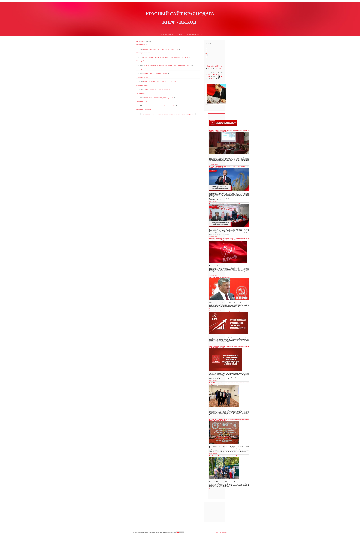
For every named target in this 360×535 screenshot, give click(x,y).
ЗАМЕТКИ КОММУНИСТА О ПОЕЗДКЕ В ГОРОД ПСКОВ (158, 98)
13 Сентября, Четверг (142, 85)
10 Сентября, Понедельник (143, 109)
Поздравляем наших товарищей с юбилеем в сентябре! (159, 106)
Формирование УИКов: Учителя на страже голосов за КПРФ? (160, 49)
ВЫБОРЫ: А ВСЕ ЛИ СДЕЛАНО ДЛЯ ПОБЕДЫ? (155, 73)
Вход (217, 532)
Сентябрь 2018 (214, 66)
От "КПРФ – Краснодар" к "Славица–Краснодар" (156, 90)
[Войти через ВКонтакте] (206, 48)
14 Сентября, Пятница (142, 77)
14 (216, 74)
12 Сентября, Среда (141, 93)
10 (206, 74)
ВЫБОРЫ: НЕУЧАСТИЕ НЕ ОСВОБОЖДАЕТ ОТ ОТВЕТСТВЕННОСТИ (161, 81)
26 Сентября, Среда (141, 44)
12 (211, 74)
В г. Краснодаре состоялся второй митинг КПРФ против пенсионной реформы (166, 57)
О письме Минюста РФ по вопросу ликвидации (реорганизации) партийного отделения (168, 114)
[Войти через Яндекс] (206, 57)
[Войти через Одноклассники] (206, 51)
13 (214, 74)
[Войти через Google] (206, 54)
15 (218, 74)
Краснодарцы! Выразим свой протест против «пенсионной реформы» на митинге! (167, 65)
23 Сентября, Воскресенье (143, 53)
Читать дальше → (213, 164)
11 (209, 74)
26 (211, 78)
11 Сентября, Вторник (142, 101)
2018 (142, 41)
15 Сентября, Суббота (142, 69)
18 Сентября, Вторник (142, 61)
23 (221, 76)
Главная (137, 41)
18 (209, 76)
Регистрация (223, 532)
